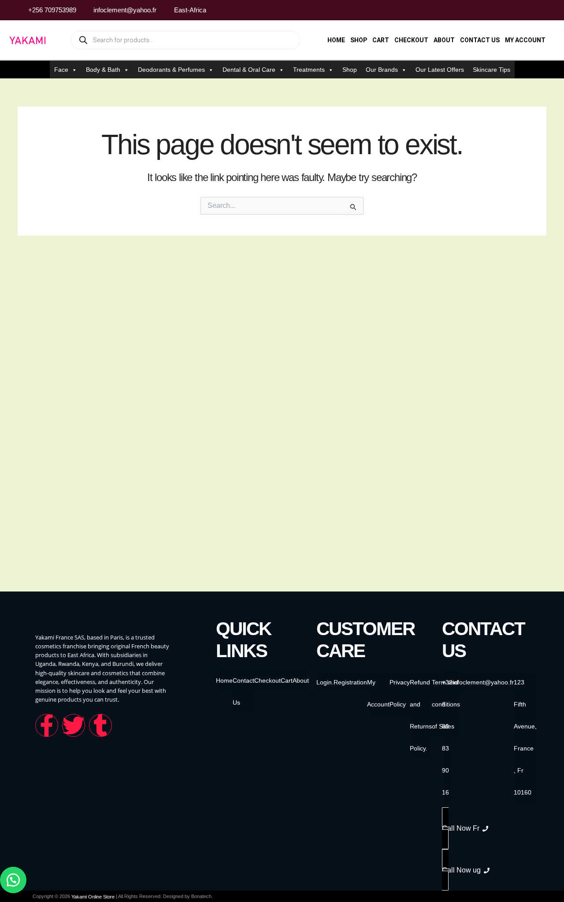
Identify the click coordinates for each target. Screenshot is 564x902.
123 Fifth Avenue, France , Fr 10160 (525, 737)
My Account (525, 40)
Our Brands (382, 69)
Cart (380, 40)
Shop (358, 40)
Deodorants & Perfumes (171, 69)
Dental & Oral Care (249, 69)
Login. (325, 682)
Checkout (411, 40)
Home (336, 40)
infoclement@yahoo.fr (483, 682)
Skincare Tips (491, 69)
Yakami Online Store (93, 896)
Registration (350, 682)
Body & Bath (103, 69)
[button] (13, 880)
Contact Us (480, 40)
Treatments (309, 69)
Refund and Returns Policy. (421, 715)
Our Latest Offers (440, 69)
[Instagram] (524, 10)
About (444, 40)
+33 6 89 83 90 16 (447, 737)
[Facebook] (507, 10)
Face (61, 69)
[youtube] (540, 10)
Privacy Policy (400, 693)
